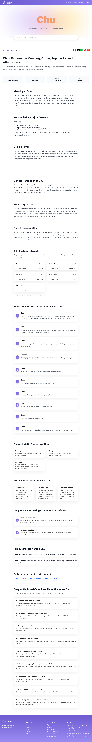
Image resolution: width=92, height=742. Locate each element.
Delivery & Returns (52, 734)
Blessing (38, 578)
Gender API (57, 295)
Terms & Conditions (52, 731)
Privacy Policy (51, 729)
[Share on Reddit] (88, 50)
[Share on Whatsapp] (81, 50)
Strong (24, 578)
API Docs (81, 2)
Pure (31, 578)
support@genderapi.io (73, 728)
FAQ (27, 734)
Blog (88, 2)
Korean (55, 578)
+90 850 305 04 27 (73, 730)
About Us (49, 727)
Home (3, 50)
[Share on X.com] (78, 50)
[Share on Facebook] (74, 50)
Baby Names (10, 50)
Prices (75, 2)
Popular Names (51, 736)
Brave (16, 578)
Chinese (46, 578)
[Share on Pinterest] (85, 50)
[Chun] (46, 382)
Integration (68, 2)
